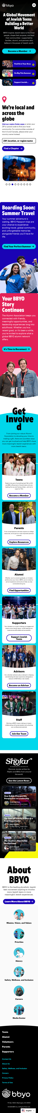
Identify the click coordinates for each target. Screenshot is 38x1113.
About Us (6, 1064)
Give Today (33, 82)
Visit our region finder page (13, 124)
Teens (5, 1032)
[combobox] (28, 1110)
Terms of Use (7, 1082)
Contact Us (6, 1059)
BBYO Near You (33, 64)
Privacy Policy (7, 1078)
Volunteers (7, 1041)
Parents (6, 1046)
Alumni (6, 1037)
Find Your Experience (33, 73)
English (29, 1111)
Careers (5, 1073)
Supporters (8, 1051)
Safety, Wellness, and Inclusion (14, 1068)
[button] (34, 5)
